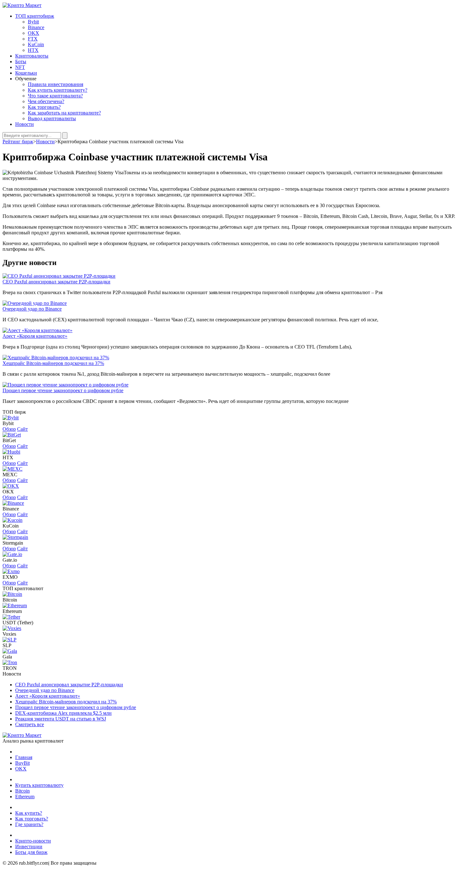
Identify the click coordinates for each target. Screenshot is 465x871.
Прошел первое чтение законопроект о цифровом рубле (63, 390)
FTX (33, 38)
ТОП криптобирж (34, 16)
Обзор (9, 429)
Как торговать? (44, 107)
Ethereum (12, 611)
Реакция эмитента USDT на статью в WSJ (60, 718)
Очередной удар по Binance (32, 309)
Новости (24, 124)
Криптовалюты (31, 56)
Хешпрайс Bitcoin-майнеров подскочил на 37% (53, 363)
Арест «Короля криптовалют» (35, 336)
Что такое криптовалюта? (55, 95)
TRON (10, 668)
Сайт (22, 429)
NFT (20, 67)
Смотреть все (29, 724)
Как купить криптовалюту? (57, 90)
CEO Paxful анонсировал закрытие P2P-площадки (56, 281)
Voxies (9, 634)
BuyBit (22, 763)
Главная (23, 757)
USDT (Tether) (18, 622)
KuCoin (36, 44)
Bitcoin (10, 599)
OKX (33, 33)
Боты (20, 61)
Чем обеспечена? (46, 101)
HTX (33, 50)
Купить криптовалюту (39, 785)
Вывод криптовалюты (52, 118)
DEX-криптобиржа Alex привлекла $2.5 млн (63, 713)
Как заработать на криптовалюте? (64, 112)
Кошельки (26, 73)
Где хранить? (29, 824)
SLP (7, 645)
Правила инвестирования (55, 84)
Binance (36, 27)
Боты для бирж (31, 852)
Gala (7, 656)
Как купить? (28, 813)
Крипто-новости (33, 840)
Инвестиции (28, 846)
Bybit (33, 21)
